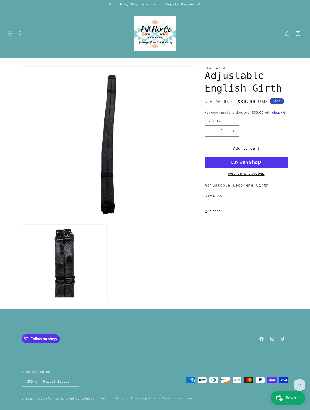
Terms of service (177, 398)
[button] (10, 33)
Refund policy (112, 398)
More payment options (246, 173)
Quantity (213, 121)
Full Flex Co (48, 399)
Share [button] (215, 211)
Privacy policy (143, 398)
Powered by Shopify (78, 399)
